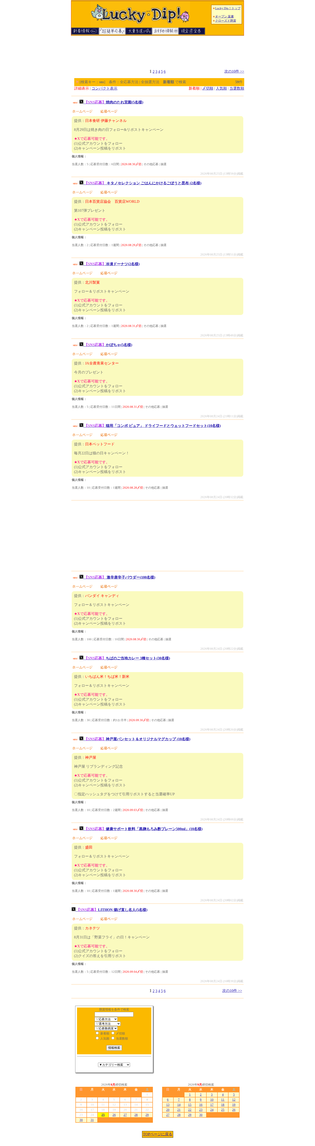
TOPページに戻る (157, 1134)
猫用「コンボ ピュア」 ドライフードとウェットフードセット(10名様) (152, 426)
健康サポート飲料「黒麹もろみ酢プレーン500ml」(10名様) (143, 829)
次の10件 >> (234, 71)
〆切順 (207, 88)
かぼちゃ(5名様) (108, 345)
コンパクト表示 (104, 88)
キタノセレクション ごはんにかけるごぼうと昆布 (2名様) (142, 183)
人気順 (221, 88)
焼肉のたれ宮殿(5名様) (113, 102)
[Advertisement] (157, 50)
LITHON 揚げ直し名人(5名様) (111, 910)
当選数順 (236, 88)
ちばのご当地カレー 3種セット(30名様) (127, 658)
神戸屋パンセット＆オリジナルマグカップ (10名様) (137, 739)
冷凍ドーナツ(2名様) (112, 264)
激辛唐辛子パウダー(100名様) (119, 577)
